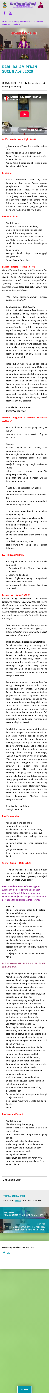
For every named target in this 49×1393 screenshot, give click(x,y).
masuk (18, 1200)
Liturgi (37, 83)
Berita (30, 83)
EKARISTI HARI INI (13, 1180)
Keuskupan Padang (11, 86)
